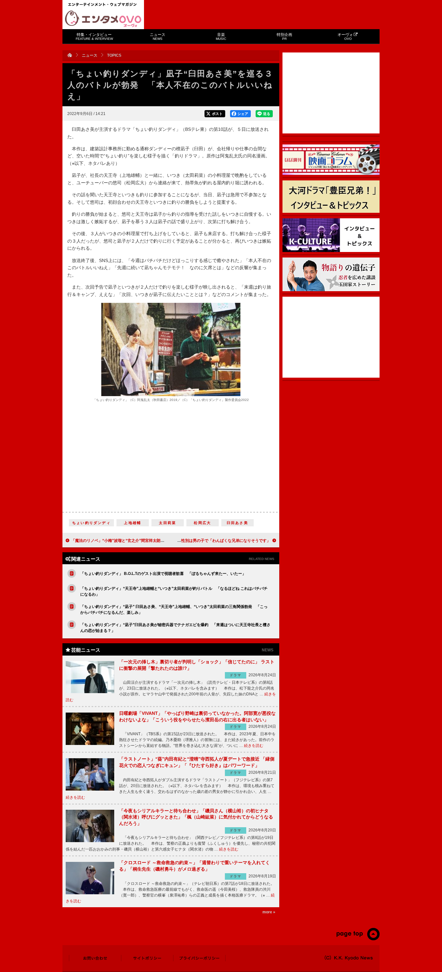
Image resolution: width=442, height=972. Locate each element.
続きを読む (253, 745)
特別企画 (284, 36)
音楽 (221, 36)
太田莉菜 (167, 523)
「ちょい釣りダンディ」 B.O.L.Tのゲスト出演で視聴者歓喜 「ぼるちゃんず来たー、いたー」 (163, 573)
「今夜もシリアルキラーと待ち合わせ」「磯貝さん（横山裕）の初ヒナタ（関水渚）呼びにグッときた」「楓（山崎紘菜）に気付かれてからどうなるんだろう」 (196, 817)
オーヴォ (345, 36)
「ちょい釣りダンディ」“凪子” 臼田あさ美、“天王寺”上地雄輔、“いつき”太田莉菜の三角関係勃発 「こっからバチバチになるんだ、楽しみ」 (174, 609)
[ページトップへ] (358, 939)
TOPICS (114, 55)
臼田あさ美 (237, 523)
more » (268, 912)
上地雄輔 (132, 523)
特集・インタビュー (94, 36)
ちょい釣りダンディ (91, 523)
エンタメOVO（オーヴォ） (103, 18)
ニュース (157, 36)
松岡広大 (202, 523)
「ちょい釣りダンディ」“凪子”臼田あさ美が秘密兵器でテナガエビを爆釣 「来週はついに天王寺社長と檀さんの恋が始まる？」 (175, 628)
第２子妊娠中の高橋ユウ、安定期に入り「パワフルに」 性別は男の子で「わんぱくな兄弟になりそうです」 (175, 540)
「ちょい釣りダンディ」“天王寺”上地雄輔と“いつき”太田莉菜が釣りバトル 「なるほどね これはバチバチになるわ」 (174, 591)
